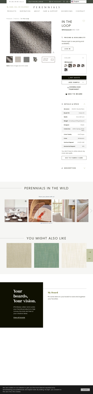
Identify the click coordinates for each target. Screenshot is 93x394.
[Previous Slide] (89, 258)
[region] (47, 255)
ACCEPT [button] (85, 390)
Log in (67, 49)
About (37, 11)
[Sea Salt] (65, 65)
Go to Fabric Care (74, 158)
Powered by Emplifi (47, 223)
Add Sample (74, 82)
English (76, 1)
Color (67, 58)
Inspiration (26, 11)
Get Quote (75, 78)
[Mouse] (65, 69)
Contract (81, 11)
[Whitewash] (70, 65)
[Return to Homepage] (46, 7)
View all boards (19, 317)
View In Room (45, 59)
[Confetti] (82, 65)
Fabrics (16, 18)
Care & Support (50, 11)
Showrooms (67, 11)
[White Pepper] (78, 65)
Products (12, 11)
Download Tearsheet (75, 88)
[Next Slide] (89, 252)
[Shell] (74, 65)
